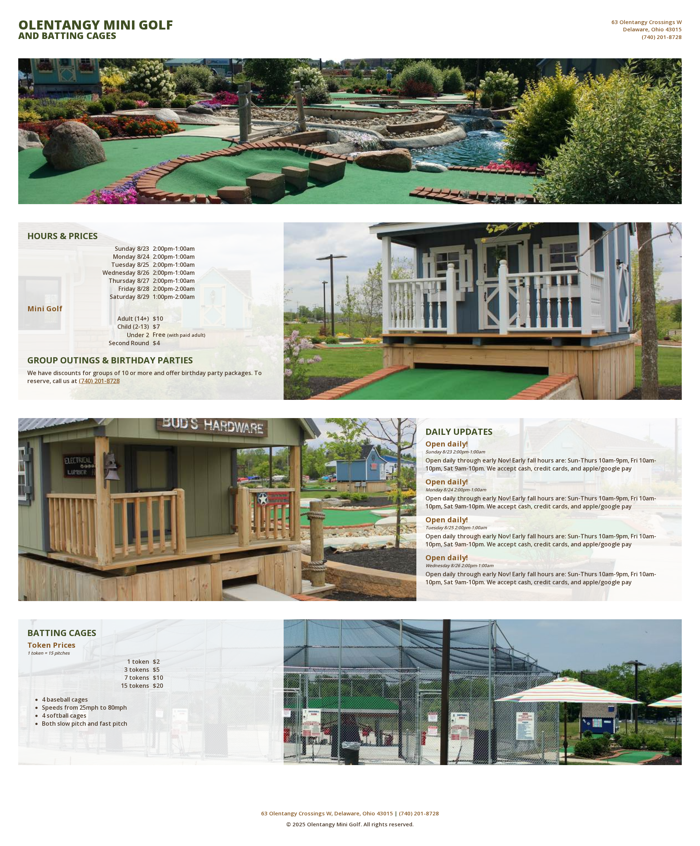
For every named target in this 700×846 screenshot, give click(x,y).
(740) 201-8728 (662, 36)
